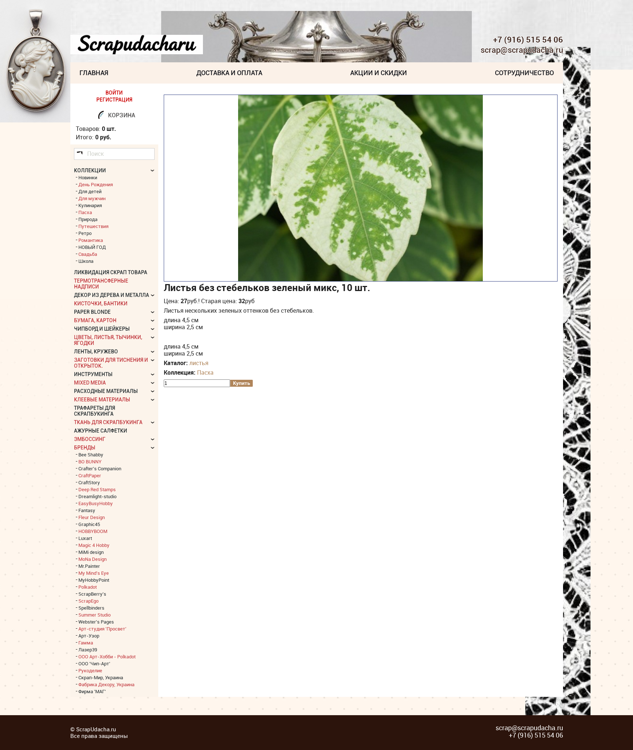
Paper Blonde (92, 312)
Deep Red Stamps (97, 489)
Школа (85, 261)
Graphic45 (89, 524)
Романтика (90, 240)
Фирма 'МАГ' (92, 691)
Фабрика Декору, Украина (106, 684)
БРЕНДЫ (84, 448)
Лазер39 (87, 649)
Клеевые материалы (102, 399)
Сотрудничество (524, 73)
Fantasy (86, 510)
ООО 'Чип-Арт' (94, 663)
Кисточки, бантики (100, 303)
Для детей (89, 191)
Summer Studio (94, 614)
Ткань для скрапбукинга (108, 422)
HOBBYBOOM (92, 531)
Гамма (85, 642)
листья (198, 363)
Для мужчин (92, 198)
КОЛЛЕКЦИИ (90, 170)
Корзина (121, 115)
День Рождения (95, 184)
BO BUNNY (89, 461)
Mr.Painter (89, 566)
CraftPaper (89, 475)
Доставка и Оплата (229, 73)
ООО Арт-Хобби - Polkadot (107, 656)
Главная (93, 73)
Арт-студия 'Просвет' (102, 628)
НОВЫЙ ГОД (92, 247)
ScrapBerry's (92, 594)
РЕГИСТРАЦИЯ (114, 100)
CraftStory (89, 482)
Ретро (85, 233)
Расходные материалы (106, 391)
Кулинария (90, 205)
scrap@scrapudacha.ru (522, 50)
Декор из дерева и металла (111, 295)
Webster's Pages (96, 621)
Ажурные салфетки (100, 431)
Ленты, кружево (96, 351)
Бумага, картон (95, 320)
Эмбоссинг (90, 439)
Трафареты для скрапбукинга (94, 411)
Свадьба (87, 254)
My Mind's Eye (93, 573)
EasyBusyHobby (95, 503)
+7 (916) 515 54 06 (528, 39)
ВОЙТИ (114, 93)
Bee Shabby (90, 454)
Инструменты (93, 374)
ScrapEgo (88, 601)
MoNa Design (92, 559)
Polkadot (87, 587)
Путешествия (93, 226)
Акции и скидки (378, 73)
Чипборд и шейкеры (102, 329)
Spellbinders (91, 607)
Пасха (205, 372)
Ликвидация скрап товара (110, 272)
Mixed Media (90, 383)
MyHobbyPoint (93, 580)
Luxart (85, 538)
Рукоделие (90, 670)
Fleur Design (91, 517)
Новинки (87, 177)
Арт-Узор (88, 635)
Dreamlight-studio (97, 496)
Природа (87, 219)
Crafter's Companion (99, 468)
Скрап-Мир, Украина (100, 677)
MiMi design (91, 552)
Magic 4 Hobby (94, 545)
